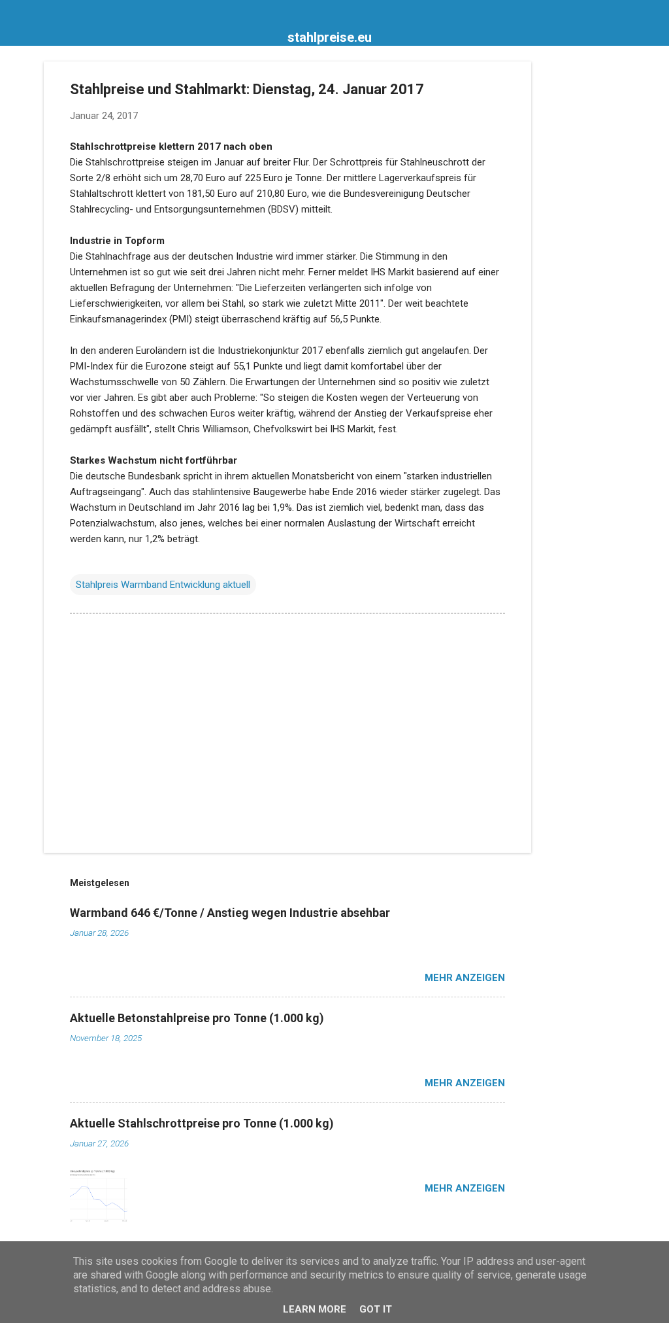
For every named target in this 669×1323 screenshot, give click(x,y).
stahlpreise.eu (329, 37)
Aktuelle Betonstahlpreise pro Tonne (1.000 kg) (197, 1018)
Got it (375, 1309)
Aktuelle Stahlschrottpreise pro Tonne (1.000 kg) (202, 1123)
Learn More (314, 1309)
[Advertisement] (583, 257)
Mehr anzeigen (465, 978)
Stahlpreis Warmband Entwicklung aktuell (163, 585)
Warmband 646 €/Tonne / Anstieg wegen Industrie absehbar (230, 912)
